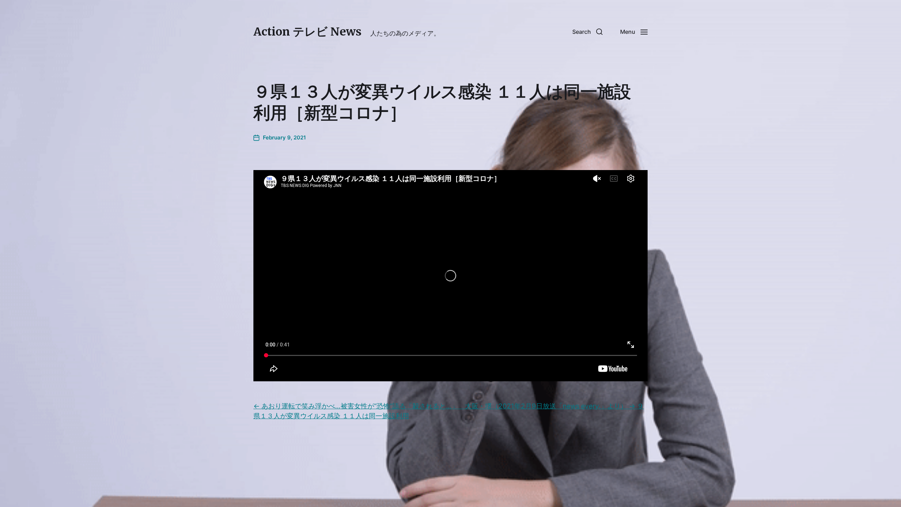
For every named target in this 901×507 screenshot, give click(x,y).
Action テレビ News (307, 31)
